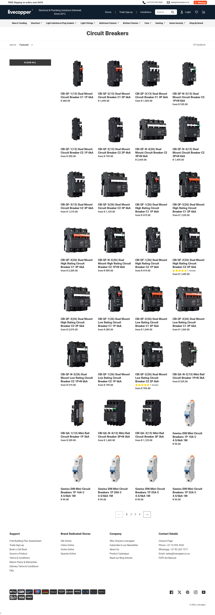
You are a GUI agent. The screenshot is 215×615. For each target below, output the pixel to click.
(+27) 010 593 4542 (154, 2)
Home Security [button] (176, 23)
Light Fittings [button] (87, 23)
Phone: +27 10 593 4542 (171, 545)
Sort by (13, 45)
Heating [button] (159, 23)
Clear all (30, 62)
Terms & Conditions (20, 557)
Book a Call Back (18, 549)
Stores (108, 12)
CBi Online (66, 541)
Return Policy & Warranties (23, 562)
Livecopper (200, 605)
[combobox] (166, 12)
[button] (196, 12)
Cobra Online (67, 545)
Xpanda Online (68, 553)
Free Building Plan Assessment (25, 541)
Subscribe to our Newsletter (124, 545)
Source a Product (18, 553)
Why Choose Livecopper (122, 541)
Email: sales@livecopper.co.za (174, 553)
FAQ (12, 570)
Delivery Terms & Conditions (24, 566)
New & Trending (19, 23)
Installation (145, 12)
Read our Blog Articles (121, 557)
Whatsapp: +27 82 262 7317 (173, 549)
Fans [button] (147, 23)
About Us (114, 549)
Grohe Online (67, 549)
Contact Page (166, 541)
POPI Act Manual (167, 557)
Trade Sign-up (126, 12)
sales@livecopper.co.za (180, 2)
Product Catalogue (119, 553)
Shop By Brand (196, 23)
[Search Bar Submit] (173, 12)
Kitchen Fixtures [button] (131, 23)
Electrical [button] (35, 23)
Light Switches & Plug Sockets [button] (60, 23)
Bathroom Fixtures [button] (108, 23)
